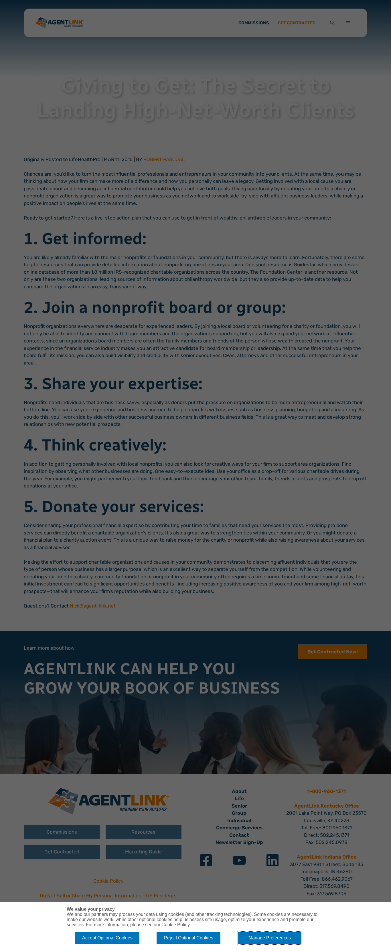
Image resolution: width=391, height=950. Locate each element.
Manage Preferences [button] (269, 937)
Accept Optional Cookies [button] (107, 937)
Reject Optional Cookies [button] (188, 937)
